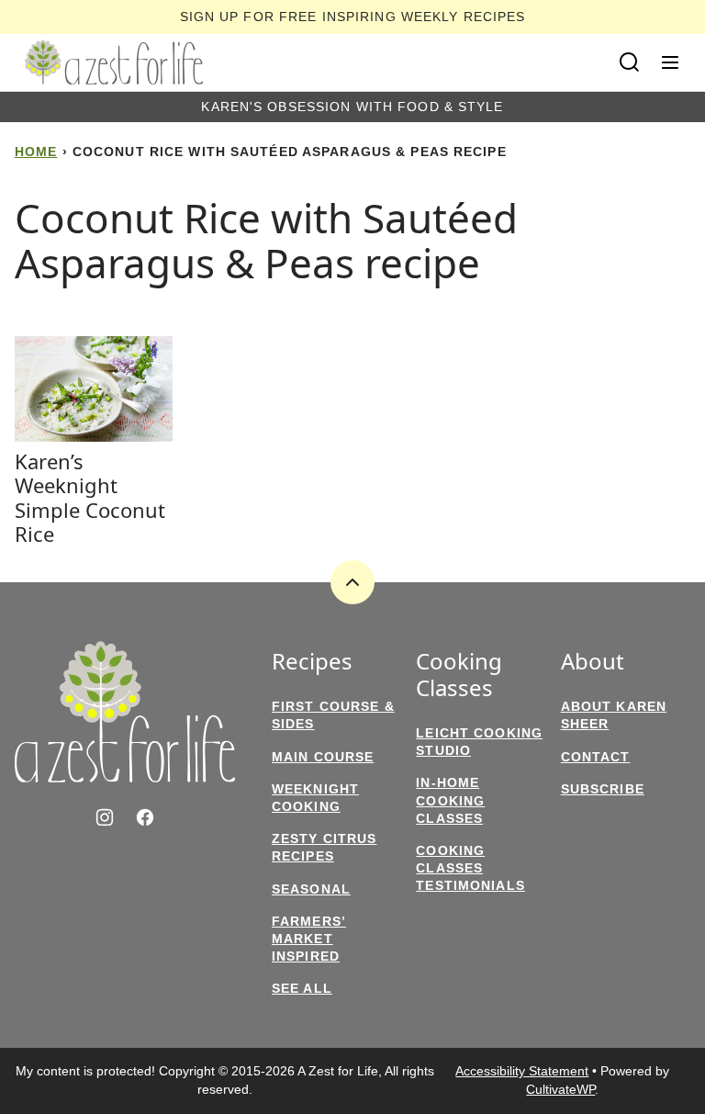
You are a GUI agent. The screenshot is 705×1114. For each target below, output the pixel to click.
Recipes (312, 661)
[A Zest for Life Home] (114, 62)
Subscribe (602, 789)
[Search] (630, 62)
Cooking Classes (459, 675)
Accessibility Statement (521, 1070)
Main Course (323, 756)
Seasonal (311, 889)
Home (36, 151)
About (592, 661)
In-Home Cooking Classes (450, 800)
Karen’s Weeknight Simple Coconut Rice (90, 497)
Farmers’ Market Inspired (309, 938)
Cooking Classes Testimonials (470, 868)
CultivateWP (560, 1089)
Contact (596, 756)
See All (302, 988)
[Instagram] (104, 817)
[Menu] (670, 62)
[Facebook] (145, 817)
